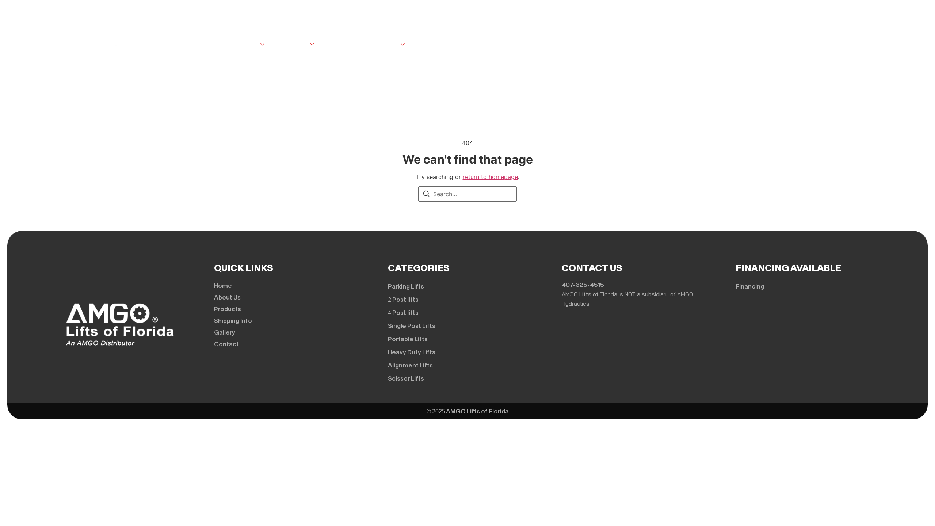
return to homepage (490, 176)
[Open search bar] (537, 43)
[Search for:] (467, 194)
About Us (244, 44)
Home (212, 44)
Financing (433, 44)
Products (293, 44)
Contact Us (380, 44)
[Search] (426, 194)
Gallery (339, 44)
